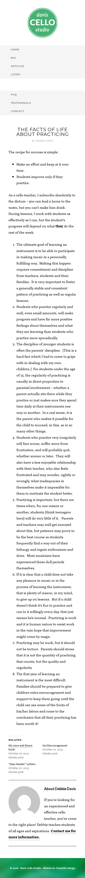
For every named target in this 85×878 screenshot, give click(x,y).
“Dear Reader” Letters (21, 764)
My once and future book (20, 747)
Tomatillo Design (65, 868)
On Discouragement (54, 745)
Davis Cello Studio (42, 23)
